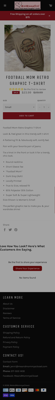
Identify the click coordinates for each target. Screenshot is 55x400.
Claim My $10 (27, 216)
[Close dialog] (50, 174)
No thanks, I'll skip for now (27, 223)
